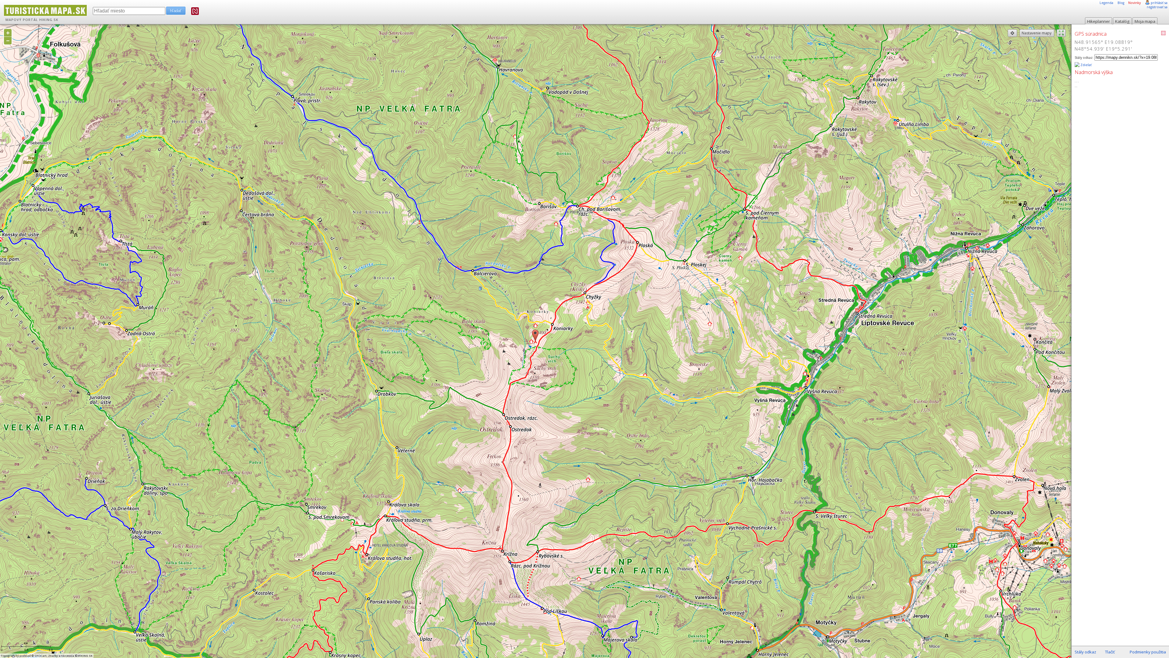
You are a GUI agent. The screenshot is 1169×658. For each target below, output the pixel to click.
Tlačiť (1110, 652)
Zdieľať (1085, 65)
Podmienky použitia (1148, 652)
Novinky (1134, 3)
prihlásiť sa (1159, 3)
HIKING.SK (48, 20)
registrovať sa (1157, 7)
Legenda (1106, 3)
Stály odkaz (1085, 652)
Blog (1121, 3)
